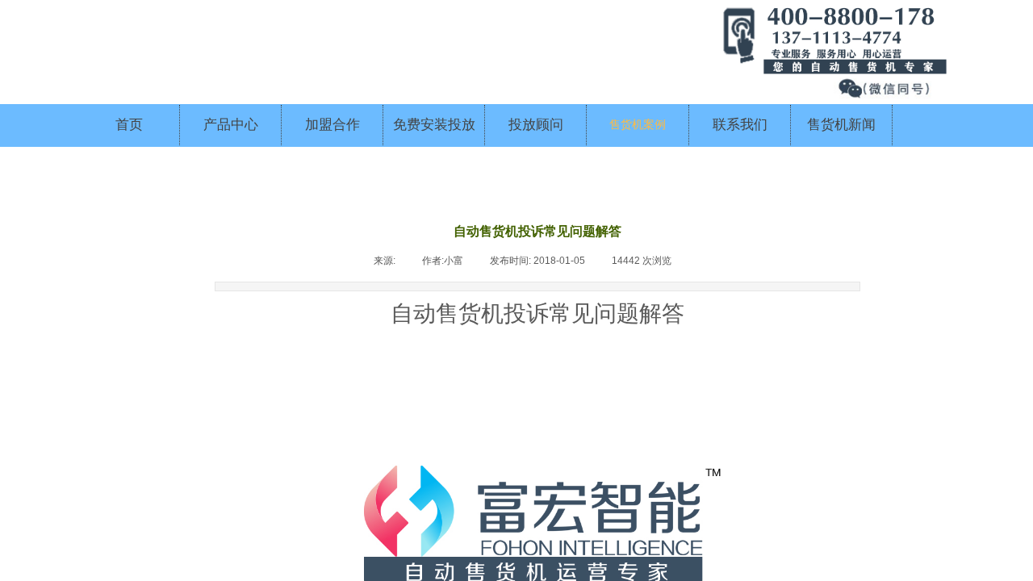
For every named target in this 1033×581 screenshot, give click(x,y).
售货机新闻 (841, 124)
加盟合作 (332, 124)
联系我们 (740, 124)
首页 (129, 124)
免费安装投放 (434, 124)
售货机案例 (637, 125)
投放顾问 (535, 124)
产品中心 (230, 124)
